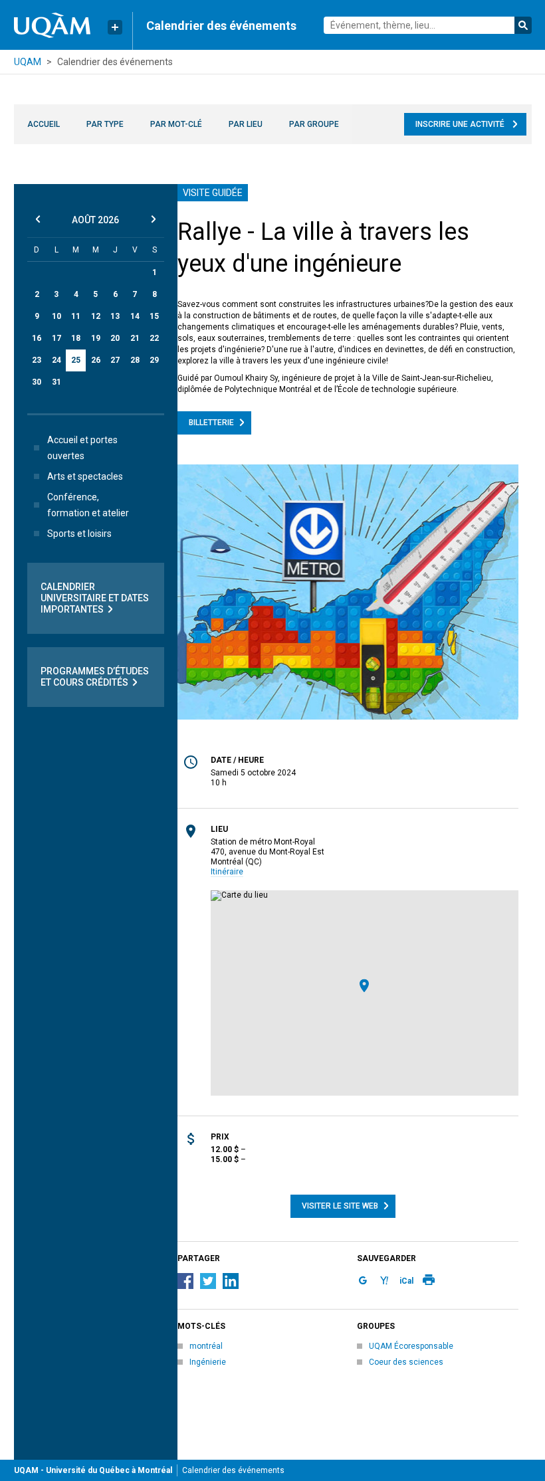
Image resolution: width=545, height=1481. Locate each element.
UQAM (27, 61)
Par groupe (314, 124)
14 (135, 316)
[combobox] (428, 25)
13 (115, 316)
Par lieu (246, 124)
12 (95, 316)
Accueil (43, 124)
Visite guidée (213, 192)
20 (115, 338)
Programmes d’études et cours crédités (95, 677)
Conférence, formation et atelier (88, 505)
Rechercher (523, 25)
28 (135, 360)
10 (56, 316)
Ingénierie (207, 1362)
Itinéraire (227, 871)
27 (115, 360)
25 (75, 360)
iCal (406, 1281)
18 (75, 338)
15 (154, 316)
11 (75, 316)
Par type (105, 124)
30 (36, 382)
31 (56, 382)
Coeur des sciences (406, 1362)
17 (56, 338)
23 (36, 360)
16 (36, 338)
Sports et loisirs (79, 533)
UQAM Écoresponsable (411, 1346)
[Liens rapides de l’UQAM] (115, 27)
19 (95, 338)
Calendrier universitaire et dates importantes (95, 598)
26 (95, 360)
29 (154, 360)
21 (135, 338)
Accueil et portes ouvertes (82, 448)
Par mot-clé (176, 124)
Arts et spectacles (85, 476)
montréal (206, 1346)
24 (56, 360)
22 (154, 338)
